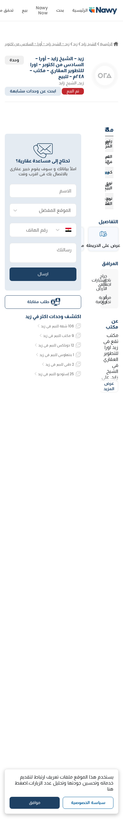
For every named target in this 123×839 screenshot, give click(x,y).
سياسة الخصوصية (88, 802)
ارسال (43, 274)
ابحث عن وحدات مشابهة (33, 91)
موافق (34, 802)
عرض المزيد (109, 386)
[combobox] (49, 210)
